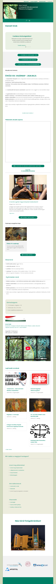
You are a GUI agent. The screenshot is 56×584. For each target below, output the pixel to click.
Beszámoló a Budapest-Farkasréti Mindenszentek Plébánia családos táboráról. (22, 325)
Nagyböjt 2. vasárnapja (13, 414)
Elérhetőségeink (13, 475)
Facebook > (50, 1)
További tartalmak (28, 217)
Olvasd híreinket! (13, 472)
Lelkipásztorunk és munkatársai (17, 470)
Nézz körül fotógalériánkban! (28, 64)
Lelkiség (14, 416)
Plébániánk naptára (28, 59)
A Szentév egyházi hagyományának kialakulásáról (23, 202)
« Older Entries (8, 449)
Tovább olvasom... (22, 45)
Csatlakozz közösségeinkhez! (22, 36)
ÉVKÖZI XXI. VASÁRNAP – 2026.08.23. (21, 75)
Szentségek (12, 502)
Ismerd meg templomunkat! (16, 467)
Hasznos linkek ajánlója (15, 504)
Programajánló (16, 392)
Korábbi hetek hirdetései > (28, 113)
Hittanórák (12, 488)
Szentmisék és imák (14, 486)
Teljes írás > (12, 213)
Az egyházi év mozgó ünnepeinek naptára (28, 166)
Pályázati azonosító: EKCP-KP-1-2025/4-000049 (15, 327)
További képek (28, 254)
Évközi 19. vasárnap (13, 243)
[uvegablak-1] (28, 550)
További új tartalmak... (28, 55)
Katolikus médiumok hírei (15, 507)
